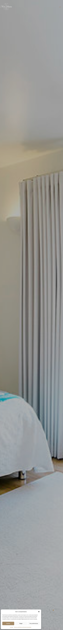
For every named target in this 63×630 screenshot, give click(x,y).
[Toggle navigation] (60, 7)
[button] (39, 611)
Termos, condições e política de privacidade (22, 627)
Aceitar (8, 623)
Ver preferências (34, 623)
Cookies (11, 627)
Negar (21, 623)
